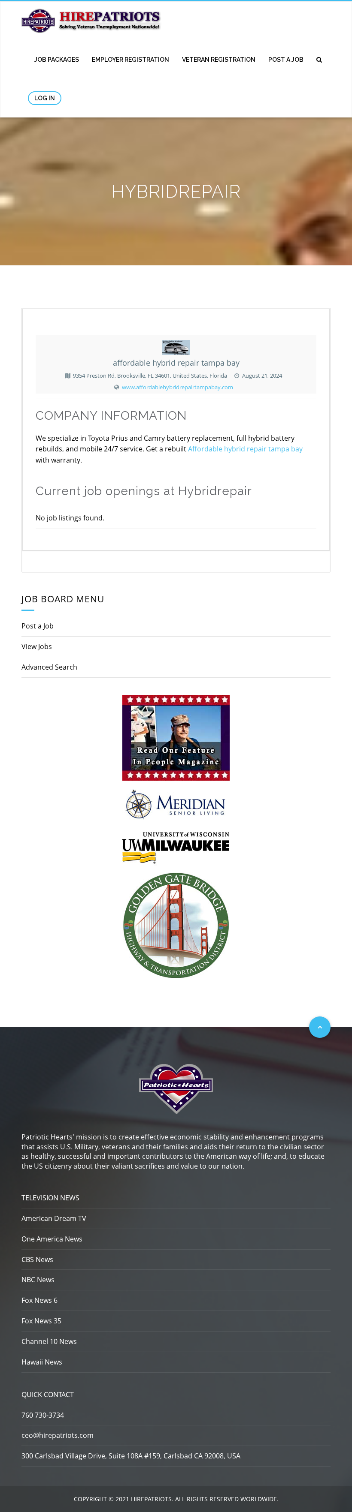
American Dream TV (53, 1218)
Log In (44, 98)
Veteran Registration (218, 59)
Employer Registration (130, 59)
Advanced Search (49, 667)
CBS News (37, 1259)
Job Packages (56, 59)
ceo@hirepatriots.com (57, 1435)
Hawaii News (41, 1362)
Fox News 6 (39, 1300)
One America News (51, 1239)
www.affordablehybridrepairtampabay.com (177, 387)
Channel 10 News (49, 1341)
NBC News (38, 1279)
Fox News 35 (41, 1321)
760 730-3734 (42, 1415)
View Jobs (36, 646)
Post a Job (285, 59)
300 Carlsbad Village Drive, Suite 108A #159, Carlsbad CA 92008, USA (130, 1456)
